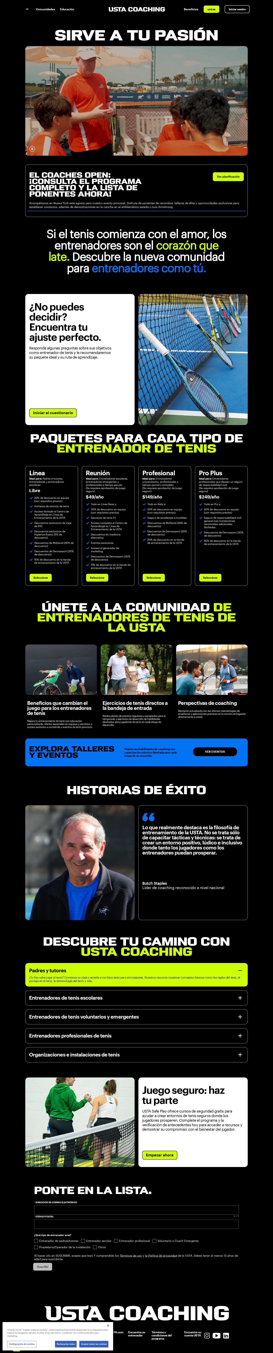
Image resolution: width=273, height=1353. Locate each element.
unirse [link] (211, 9)
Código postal (45, 1216)
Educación (67, 9)
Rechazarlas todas (66, 1344)
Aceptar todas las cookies (94, 1344)
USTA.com (117, 1332)
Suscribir (42, 1267)
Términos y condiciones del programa (162, 1335)
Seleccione (40, 578)
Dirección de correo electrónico (56, 1202)
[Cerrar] (108, 1325)
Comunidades (45, 9)
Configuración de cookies (22, 1344)
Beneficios (191, 9)
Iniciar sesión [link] (237, 9)
